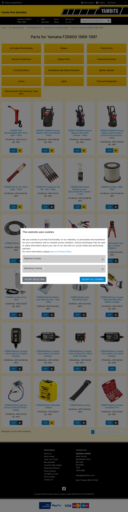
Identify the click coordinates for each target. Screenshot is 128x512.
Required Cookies (33, 258)
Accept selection (34, 279)
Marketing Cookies (33, 268)
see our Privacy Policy (60, 251)
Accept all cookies (93, 279)
